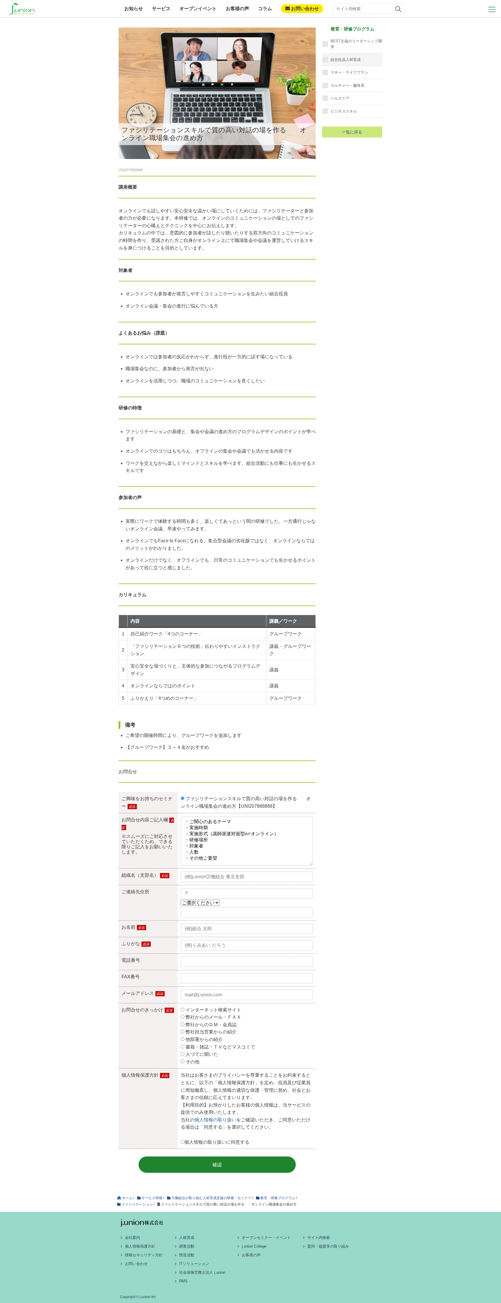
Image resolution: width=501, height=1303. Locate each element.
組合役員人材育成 (346, 59)
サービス (161, 8)
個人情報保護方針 (140, 1246)
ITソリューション (194, 1264)
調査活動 (186, 1246)
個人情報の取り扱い (215, 1119)
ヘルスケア (340, 98)
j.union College (254, 1246)
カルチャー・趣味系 (347, 85)
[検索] (398, 9)
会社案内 (132, 1237)
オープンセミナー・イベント (266, 1237)
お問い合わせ (304, 8)
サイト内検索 (318, 1237)
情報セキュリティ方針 (144, 1255)
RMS (183, 1281)
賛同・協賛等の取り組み (328, 1246)
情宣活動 (186, 1255)
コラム (265, 8)
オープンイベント (198, 8)
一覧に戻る (352, 132)
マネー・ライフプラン (349, 72)
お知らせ (133, 8)
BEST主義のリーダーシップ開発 (356, 44)
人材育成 (186, 1237)
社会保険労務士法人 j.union (202, 1272)
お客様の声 (237, 8)
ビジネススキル (344, 111)
